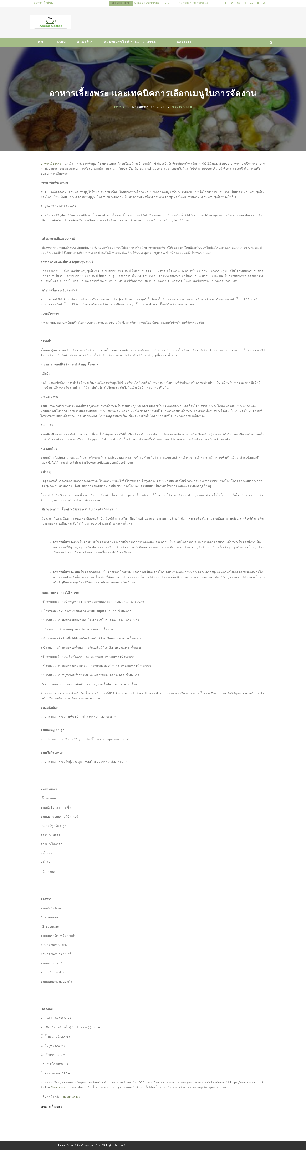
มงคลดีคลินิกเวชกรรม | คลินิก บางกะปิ (83, 3)
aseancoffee (72, 1097)
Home (41, 42)
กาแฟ (61, 42)
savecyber (182, 107)
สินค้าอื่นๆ (85, 42)
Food (119, 107)
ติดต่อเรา (184, 42)
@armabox (58, 1087)
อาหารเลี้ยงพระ (51, 164)
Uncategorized (45, 3)
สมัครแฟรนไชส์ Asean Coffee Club (135, 42)
